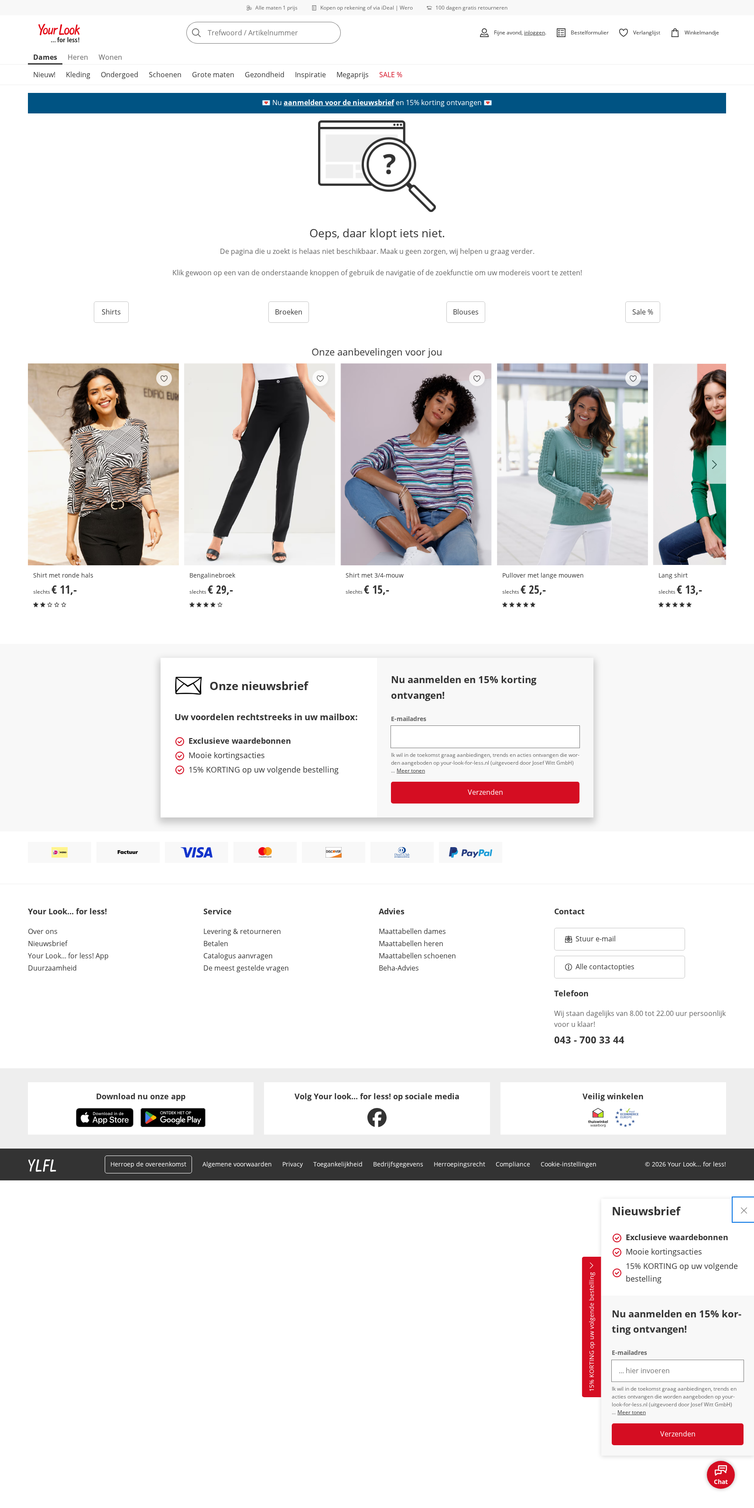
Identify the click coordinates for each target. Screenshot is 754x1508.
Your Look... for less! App (68, 956)
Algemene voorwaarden (237, 1164)
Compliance (513, 1164)
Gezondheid (264, 74)
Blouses (466, 312)
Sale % (642, 312)
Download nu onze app (140, 1096)
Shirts (111, 312)
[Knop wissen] (331, 32)
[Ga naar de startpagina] (59, 32)
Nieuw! (44, 74)
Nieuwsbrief (47, 943)
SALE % (390, 74)
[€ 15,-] (415, 464)
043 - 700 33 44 (589, 1039)
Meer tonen (631, 1412)
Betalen (215, 943)
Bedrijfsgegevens (398, 1164)
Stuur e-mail (595, 941)
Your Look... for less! (67, 911)
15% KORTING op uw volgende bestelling (591, 1332)
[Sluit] (744, 1210)
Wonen (110, 57)
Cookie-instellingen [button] (568, 1164)
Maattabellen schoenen (417, 956)
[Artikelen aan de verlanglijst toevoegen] (164, 378)
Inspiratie (310, 74)
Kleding (78, 74)
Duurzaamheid (52, 968)
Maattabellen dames (412, 931)
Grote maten (213, 74)
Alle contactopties (605, 966)
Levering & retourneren (242, 931)
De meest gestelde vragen (246, 968)
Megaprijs (352, 74)
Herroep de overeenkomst (148, 1164)
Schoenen (165, 74)
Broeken (288, 312)
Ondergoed (119, 74)
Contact (569, 911)
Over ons (43, 931)
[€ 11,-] (103, 464)
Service (217, 911)
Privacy (292, 1164)
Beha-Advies (399, 968)
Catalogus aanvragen (238, 956)
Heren (78, 57)
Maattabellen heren (411, 943)
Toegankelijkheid (338, 1164)
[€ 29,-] (259, 464)
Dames (45, 57)
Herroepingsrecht (459, 1164)
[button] (716, 464)
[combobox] (283, 32)
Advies (391, 911)
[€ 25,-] (572, 464)
